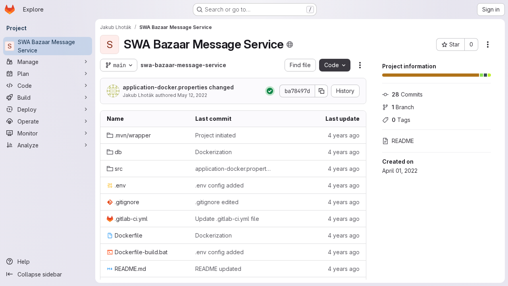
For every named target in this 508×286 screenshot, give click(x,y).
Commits (407, 94)
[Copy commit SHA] (321, 91)
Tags (401, 119)
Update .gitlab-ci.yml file (227, 218)
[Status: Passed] (270, 91)
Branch (403, 107)
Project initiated (215, 135)
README (403, 140)
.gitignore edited (217, 202)
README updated (218, 268)
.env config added (219, 185)
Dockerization (213, 152)
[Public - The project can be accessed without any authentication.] (290, 44)
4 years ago (344, 135)
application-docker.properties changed (178, 87)
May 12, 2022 (192, 95)
